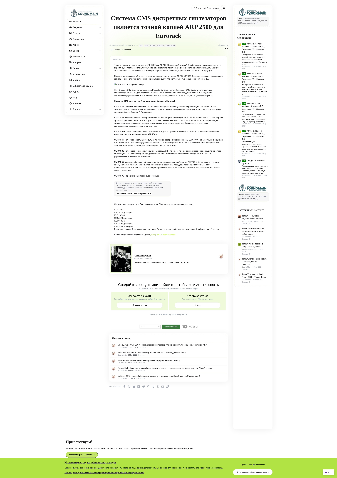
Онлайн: (241, 19)
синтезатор (170, 45)
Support (77, 109)
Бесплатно (78, 39)
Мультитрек (79, 74)
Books (76, 50)
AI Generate (79, 56)
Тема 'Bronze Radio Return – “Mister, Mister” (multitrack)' (254, 262)
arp (141, 45)
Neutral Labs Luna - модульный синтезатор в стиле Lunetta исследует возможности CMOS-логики (165, 368)
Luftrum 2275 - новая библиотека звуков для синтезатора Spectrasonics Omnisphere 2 (159, 376)
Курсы (76, 91)
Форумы (77, 62)
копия (152, 45)
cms (146, 45)
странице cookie (123, 190)
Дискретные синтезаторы (162, 234)
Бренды (77, 103)
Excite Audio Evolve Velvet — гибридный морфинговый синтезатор (149, 360)
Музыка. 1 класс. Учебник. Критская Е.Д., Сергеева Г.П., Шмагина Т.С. (253, 135)
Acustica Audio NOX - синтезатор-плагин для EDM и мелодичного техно (152, 352)
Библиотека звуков (83, 86)
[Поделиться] (223, 59)
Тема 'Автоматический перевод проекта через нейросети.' (253, 231)
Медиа (76, 80)
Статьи (76, 33)
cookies (94, 468)
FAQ (75, 97)
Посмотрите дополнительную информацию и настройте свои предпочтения (104, 472)
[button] (100, 27)
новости (160, 45)
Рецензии (78, 27)
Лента (76, 68)
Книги (76, 45)
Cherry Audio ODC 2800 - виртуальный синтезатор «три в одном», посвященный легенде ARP (162, 345)
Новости (77, 21)
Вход (199, 305)
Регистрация (141, 305)
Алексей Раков (143, 255)
